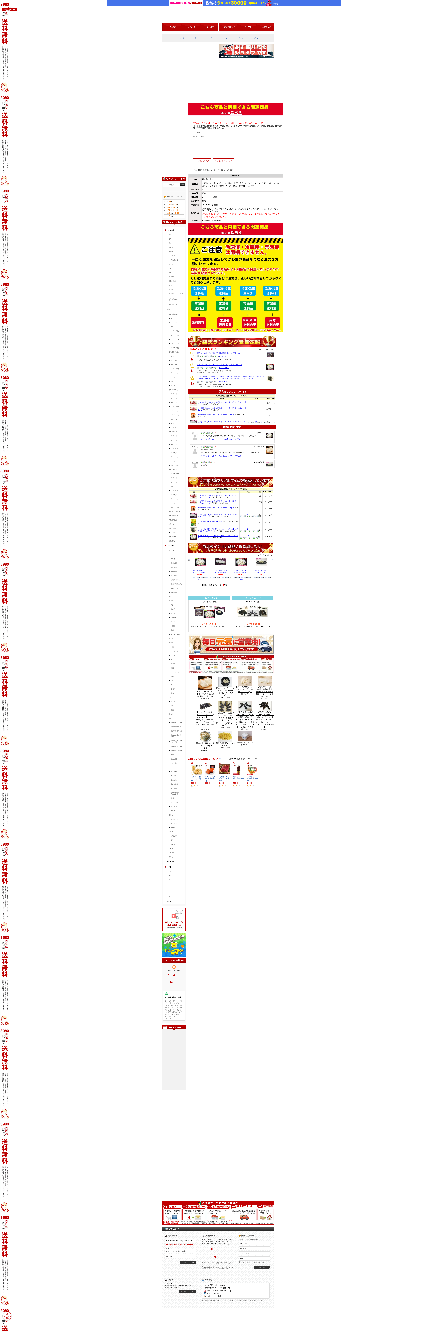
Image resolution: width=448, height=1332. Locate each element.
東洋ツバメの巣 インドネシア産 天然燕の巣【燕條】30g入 (245, 689)
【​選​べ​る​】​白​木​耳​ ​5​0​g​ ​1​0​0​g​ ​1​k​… (196, 779)
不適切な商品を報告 (226, 170)
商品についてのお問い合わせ (205, 170)
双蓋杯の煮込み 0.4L (245, 743)
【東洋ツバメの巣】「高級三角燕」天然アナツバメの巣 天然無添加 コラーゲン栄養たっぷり (265, 692)
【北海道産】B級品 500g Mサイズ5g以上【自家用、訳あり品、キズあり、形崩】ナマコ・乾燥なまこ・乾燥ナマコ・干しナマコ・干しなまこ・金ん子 (245, 719)
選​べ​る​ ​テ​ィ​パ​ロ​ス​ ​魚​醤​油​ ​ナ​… (238, 779)
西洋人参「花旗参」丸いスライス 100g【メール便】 (205, 745)
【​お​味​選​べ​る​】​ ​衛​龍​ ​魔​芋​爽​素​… (252, 779)
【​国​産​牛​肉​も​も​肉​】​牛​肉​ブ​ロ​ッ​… (224, 779)
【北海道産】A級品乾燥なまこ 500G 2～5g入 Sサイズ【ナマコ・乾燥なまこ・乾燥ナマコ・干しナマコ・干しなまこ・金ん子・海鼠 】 (205, 719)
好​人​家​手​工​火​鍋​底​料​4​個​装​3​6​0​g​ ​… (210, 779)
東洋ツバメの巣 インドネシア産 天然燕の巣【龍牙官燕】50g (205, 693)
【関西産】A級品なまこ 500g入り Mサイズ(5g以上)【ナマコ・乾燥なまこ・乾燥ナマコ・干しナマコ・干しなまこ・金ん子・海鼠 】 (265, 719)
